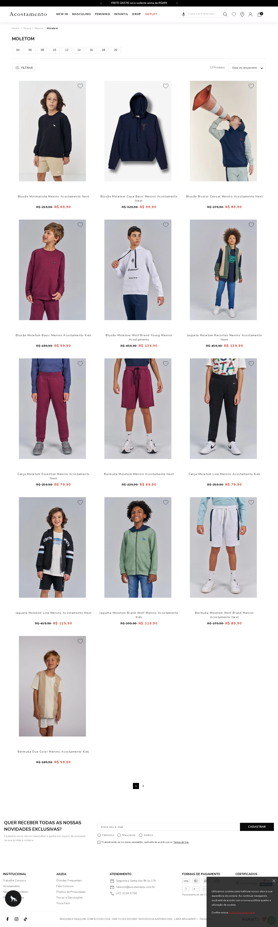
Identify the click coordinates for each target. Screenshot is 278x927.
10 (54, 50)
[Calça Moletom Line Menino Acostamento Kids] (223, 408)
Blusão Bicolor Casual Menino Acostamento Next (224, 196)
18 (103, 50)
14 (79, 50)
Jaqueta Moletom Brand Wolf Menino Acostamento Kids (139, 615)
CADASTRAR (257, 827)
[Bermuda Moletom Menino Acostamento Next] (138, 408)
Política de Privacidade (70, 892)
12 (66, 50)
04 (18, 50)
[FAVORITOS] (233, 14)
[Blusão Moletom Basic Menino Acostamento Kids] (52, 270)
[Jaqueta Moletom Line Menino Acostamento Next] (52, 547)
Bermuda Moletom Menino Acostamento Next (139, 474)
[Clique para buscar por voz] (183, 14)
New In (62, 14)
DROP (136, 14)
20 (115, 50)
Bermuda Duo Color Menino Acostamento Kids (53, 752)
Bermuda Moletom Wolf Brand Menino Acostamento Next (224, 615)
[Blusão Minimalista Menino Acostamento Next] (52, 131)
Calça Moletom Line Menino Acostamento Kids (224, 474)
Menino (39, 28)
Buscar (225, 14)
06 (30, 50)
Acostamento (11, 886)
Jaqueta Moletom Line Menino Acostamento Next (54, 613)
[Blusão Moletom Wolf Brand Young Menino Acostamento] (138, 270)
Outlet (151, 14)
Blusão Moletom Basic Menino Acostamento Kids (53, 335)
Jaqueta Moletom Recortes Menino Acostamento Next (224, 337)
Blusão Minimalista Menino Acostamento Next (53, 196)
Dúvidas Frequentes (69, 880)
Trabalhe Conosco (14, 880)
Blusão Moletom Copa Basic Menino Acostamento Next (139, 198)
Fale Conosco (65, 886)
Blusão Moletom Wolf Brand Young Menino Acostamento (139, 337)
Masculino (81, 14)
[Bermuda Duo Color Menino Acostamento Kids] (52, 686)
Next (143, 786)
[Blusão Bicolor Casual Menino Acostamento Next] (223, 131)
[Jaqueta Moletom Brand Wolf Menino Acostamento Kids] (138, 547)
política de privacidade (242, 912)
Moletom (52, 28)
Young (27, 28)
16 (91, 50)
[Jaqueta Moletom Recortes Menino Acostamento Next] (223, 270)
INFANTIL (121, 14)
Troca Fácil (63, 903)
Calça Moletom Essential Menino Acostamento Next (54, 476)
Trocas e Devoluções (69, 898)
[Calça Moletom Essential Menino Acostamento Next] (52, 408)
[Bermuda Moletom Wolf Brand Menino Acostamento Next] (223, 547)
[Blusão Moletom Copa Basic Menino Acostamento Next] (138, 131)
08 (42, 50)
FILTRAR (27, 68)
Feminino (102, 14)
